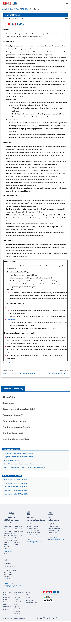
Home (3, 9)
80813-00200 (9, 551)
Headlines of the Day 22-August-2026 (16, 483)
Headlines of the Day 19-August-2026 (16, 494)
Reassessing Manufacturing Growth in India (18, 453)
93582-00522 (54, 537)
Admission (29, 592)
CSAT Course (7, 609)
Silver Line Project (9, 397)
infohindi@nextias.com (34, 542)
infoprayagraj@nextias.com (13, 586)
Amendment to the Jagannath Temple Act (16, 427)
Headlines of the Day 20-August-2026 (16, 490)
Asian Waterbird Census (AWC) (58, 373)
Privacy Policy (29, 600)
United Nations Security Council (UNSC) (16, 439)
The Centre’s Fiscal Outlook (13, 460)
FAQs (27, 595)
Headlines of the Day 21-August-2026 (16, 487)
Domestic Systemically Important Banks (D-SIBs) (19, 373)
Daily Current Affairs (13, 9)
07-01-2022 (24, 9)
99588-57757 (9, 583)
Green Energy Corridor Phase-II (13, 433)
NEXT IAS (11, 520)
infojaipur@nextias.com (57, 539)
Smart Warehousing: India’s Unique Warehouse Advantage (23, 464)
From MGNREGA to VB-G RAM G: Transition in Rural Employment (25, 467)
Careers (28, 597)
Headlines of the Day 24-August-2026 (16, 479)
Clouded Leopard (8, 403)
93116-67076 (32, 539)
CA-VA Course (7, 606)
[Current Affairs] (10, 3)
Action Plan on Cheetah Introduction (15, 421)
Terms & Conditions (31, 602)
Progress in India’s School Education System (18, 457)
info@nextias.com (10, 554)
